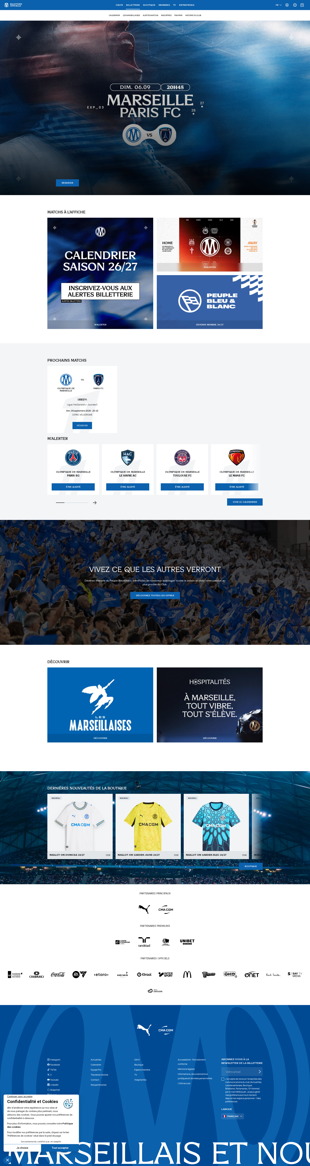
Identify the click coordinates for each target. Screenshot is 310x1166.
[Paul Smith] (273, 974)
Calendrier (114, 15)
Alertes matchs (150, 15)
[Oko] (230, 974)
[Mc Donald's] (187, 974)
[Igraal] (144, 974)
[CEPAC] (123, 942)
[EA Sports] (79, 974)
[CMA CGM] (166, 909)
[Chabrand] (36, 974)
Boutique (149, 5)
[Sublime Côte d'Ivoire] (166, 942)
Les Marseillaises (131, 15)
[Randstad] (144, 942)
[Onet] (252, 974)
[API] (15, 974)
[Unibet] (187, 942)
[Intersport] (166, 974)
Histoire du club (193, 15)
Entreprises (186, 5)
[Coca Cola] (58, 974)
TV (174, 5)
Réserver (82, 425)
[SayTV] (295, 974)
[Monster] (209, 974)
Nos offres (166, 15)
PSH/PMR (178, 15)
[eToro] (101, 974)
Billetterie (133, 5)
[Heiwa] (123, 974)
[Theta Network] (155, 990)
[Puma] (144, 909)
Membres (164, 5)
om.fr (119, 5)
